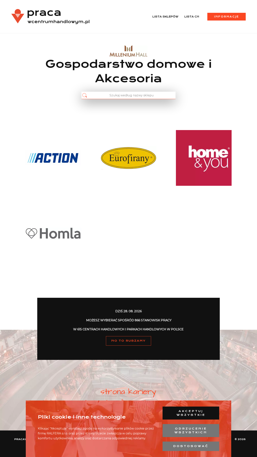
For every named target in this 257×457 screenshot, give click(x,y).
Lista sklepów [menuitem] (165, 16)
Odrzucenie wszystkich (190, 430)
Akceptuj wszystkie (190, 413)
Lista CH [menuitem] (191, 16)
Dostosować (191, 446)
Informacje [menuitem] (226, 16)
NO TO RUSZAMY (128, 340)
